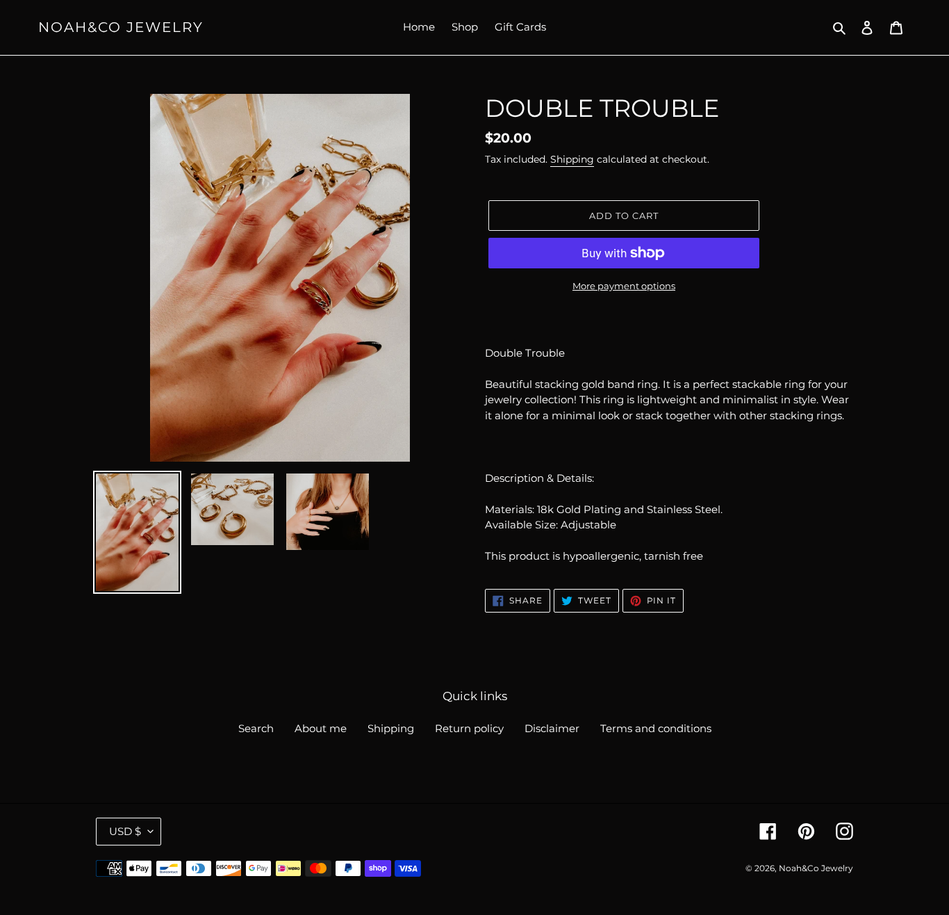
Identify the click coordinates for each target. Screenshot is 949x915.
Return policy (469, 728)
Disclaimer (552, 728)
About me (321, 728)
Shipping (572, 159)
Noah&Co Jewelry (121, 27)
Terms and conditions (655, 728)
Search (256, 728)
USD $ (125, 831)
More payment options (623, 285)
